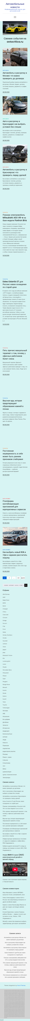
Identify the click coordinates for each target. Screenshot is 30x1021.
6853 (9, 1006)
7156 (18, 1000)
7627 (16, 992)
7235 (24, 998)
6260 (12, 1016)
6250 (24, 1016)
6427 (24, 1013)
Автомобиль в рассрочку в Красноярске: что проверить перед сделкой (15, 172)
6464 (9, 1013)
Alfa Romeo (6, 498)
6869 (15, 1005)
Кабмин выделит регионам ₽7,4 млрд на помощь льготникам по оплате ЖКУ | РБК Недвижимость (15, 848)
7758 (22, 990)
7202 (15, 999)
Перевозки (6, 745)
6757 (6, 1008)
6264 (7, 1016)
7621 (18, 992)
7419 (7, 996)
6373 (24, 1014)
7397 (21, 996)
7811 (10, 990)
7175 (6, 1000)
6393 (9, 1014)
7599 (7, 993)
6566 (24, 1010)
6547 (12, 1011)
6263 (9, 1016)
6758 (5, 1008)
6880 (9, 1005)
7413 (13, 996)
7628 (15, 992)
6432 (16, 1013)
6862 (22, 1005)
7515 (13, 994)
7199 (19, 999)
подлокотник (6, 748)
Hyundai (5, 641)
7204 (12, 999)
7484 (6, 995)
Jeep (4, 652)
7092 (18, 1001)
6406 (7, 1014)
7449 (16, 995)
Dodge (4, 620)
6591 (15, 1010)
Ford (4, 629)
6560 (5, 1011)
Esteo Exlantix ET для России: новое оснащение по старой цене (14, 284)
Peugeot (5, 681)
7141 (6, 1001)
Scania (4, 690)
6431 (18, 1013)
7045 (16, 1002)
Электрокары (6, 777)
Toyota (5, 212)
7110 (15, 1001)
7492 (22, 994)
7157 (16, 1000)
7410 (18, 996)
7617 (21, 992)
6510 (7, 1012)
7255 (10, 998)
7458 (10, 995)
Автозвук (6, 70)
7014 (24, 1002)
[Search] (25, 585)
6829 (19, 1006)
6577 (21, 1010)
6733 (15, 1008)
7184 (5, 1000)
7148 (21, 1000)
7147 (22, 1000)
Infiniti (5, 643)
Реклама (5, 754)
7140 (7, 1001)
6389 (10, 1014)
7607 (6, 993)
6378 (18, 1014)
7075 (9, 1002)
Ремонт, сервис (7, 757)
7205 (10, 999)
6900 (5, 1005)
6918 (9, 1004)
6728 (21, 1008)
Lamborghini (6, 661)
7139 (9, 1001)
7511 (18, 994)
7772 (21, 990)
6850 (13, 1006)
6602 (7, 1010)
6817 (7, 1007)
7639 (9, 992)
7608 (5, 993)
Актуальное (6, 716)
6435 (15, 1013)
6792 (16, 1007)
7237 (22, 998)
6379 (16, 1014)
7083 (21, 1001)
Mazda (4, 667)
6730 (18, 1008)
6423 (6, 1014)
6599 (12, 1010)
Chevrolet (5, 614)
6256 (18, 1016)
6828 (21, 1006)
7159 (13, 1000)
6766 (24, 1007)
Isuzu (4, 646)
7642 (7, 992)
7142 (5, 1001)
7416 (9, 996)
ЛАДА (4, 739)
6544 (16, 1011)
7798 (16, 990)
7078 (5, 1002)
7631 (12, 992)
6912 (16, 1004)
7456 (13, 995)
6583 (18, 1010)
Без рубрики (6, 719)
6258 (15, 1016)
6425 (5, 1014)
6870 (13, 1005)
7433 (24, 995)
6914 (13, 1004)
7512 (16, 994)
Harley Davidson (7, 635)
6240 (6, 1017)
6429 (21, 1013)
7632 (10, 992)
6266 (5, 1016)
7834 (6, 990)
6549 (9, 1011)
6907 (18, 1004)
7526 (10, 994)
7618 (19, 992)
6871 (12, 1005)
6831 (18, 1006)
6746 (10, 1008)
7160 (12, 1000)
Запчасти (5, 725)
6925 (7, 1004)
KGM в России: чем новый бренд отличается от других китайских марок (14, 900)
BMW (4, 603)
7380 (24, 996)
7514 (15, 994)
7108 (16, 1001)
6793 (15, 1007)
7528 (7, 994)
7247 (15, 998)
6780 (19, 1007)
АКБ (4, 713)
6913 (15, 1004)
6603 (6, 1010)
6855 (7, 1006)
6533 (24, 1011)
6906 (19, 1004)
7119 (12, 1001)
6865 (18, 1005)
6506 (13, 1012)
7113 (13, 1001)
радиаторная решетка (9, 751)
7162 (9, 1000)
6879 (10, 1005)
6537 (22, 1011)
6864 (19, 1005)
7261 (5, 998)
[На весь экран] (25, 874)
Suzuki (4, 699)
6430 (19, 1013)
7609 (24, 992)
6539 (21, 1011)
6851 (12, 1006)
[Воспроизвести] (4, 874)
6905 (21, 1004)
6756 (7, 1008)
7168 (7, 1000)
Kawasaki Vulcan (7, 655)
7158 (15, 1000)
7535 (5, 994)
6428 (22, 1013)
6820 (5, 1007)
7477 (7, 995)
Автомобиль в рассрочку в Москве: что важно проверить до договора (15, 76)
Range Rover (6, 684)
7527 (9, 994)
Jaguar (4, 649)
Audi (4, 597)
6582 (19, 1010)
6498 (15, 1012)
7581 (16, 993)
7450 (15, 995)
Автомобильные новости (15, 5)
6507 (12, 1012)
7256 (9, 998)
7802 (15, 990)
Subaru (5, 696)
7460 (9, 995)
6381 (13, 1014)
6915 (12, 1004)
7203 (13, 999)
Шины (4, 769)
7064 (13, 1002)
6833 (16, 1006)
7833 (7, 990)
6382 (12, 1014)
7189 (24, 999)
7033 (19, 1002)
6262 (10, 1016)
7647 (6, 992)
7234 (5, 999)
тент (4, 766)
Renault (5, 687)
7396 (22, 996)
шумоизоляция (7, 771)
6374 (22, 1014)
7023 (21, 1002)
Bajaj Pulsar (6, 600)
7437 (21, 995)
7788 (18, 990)
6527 (5, 1012)
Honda (4, 638)
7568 (19, 993)
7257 (7, 998)
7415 (10, 996)
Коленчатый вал (7, 734)
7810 (12, 990)
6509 (9, 1012)
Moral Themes (21, 985)
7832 (9, 990)
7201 (16, 999)
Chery (4, 611)
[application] (15, 869)
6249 (5, 1017)
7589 (13, 993)
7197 (21, 999)
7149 (19, 1000)
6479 (24, 1012)
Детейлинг (6, 722)
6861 (24, 1005)
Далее (23, 578)
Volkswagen (6, 707)
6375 (21, 1014)
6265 (6, 1016)
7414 (12, 996)
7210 (9, 999)
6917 (10, 1004)
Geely (4, 632)
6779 (21, 1007)
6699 (24, 1008)
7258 (6, 998)
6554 (6, 1011)
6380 (15, 1014)
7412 (15, 996)
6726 (22, 1008)
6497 (16, 1012)
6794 (13, 1007)
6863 (21, 1005)
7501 (21, 994)
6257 (16, 1016)
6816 (9, 1007)
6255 (19, 1016)
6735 (13, 1008)
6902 (24, 1004)
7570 (18, 993)
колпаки (5, 737)
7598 (9, 993)
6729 (19, 1008)
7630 (13, 992)
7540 (24, 993)
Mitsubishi (6, 673)
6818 (6, 1007)
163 (18, 578)
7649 (5, 992)
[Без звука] (23, 874)
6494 (19, 1012)
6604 (5, 1010)
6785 (18, 1007)
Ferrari (5, 623)
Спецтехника (6, 763)
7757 (24, 990)
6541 (19, 1011)
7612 (22, 992)
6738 (12, 1008)
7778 (19, 990)
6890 (6, 1005)
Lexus (4, 664)
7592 (10, 993)
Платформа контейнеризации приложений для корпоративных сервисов (14, 505)
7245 (18, 998)
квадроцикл (6, 731)
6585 (16, 1010)
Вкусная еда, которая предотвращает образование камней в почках (13, 404)
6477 (6, 1013)
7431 (5, 996)
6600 (10, 1010)
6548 (10, 1011)
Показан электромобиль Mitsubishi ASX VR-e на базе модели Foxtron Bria (15, 218)
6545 (15, 1011)
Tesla (4, 702)
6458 (10, 1013)
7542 (22, 993)
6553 (7, 1011)
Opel (4, 678)
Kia (4, 658)
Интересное (6, 728)
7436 (22, 995)
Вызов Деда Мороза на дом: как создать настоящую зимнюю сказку (14, 907)
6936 (6, 1004)
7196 (22, 999)
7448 (18, 995)
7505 (19, 994)
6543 (18, 1011)
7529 (6, 994)
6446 (12, 1013)
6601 (9, 1010)
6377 (19, 1014)
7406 (19, 996)
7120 (10, 1001)
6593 (13, 1010)
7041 (18, 1002)
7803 (13, 990)
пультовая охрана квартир (18, 879)
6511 (6, 1012)
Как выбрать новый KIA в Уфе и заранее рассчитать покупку (15, 555)
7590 (12, 993)
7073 (12, 1002)
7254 (12, 998)
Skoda (4, 693)
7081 (22, 1001)
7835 (5, 990)
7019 (22, 1002)
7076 (7, 1002)
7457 (12, 995)
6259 (13, 1016)
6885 (7, 1005)
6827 (22, 1006)
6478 (5, 1013)
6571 (22, 1010)
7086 (19, 1001)
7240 (19, 998)
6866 (16, 1005)
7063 (15, 1002)
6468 (7, 1013)
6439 (13, 1013)
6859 (6, 1006)
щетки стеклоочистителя (10, 774)
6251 (22, 1016)
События (5, 760)
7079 (24, 1001)
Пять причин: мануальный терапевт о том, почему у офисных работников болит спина (15, 354)
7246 (16, 998)
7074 (10, 1002)
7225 (6, 999)
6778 (22, 1007)
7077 (6, 1002)
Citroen (5, 617)
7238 (21, 998)
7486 (24, 994)
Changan (5, 609)
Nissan (4, 675)
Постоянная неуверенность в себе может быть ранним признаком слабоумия (13, 455)
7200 (18, 999)
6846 (15, 1006)
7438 (19, 995)
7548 (21, 993)
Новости (5, 742)
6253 (21, 1016)
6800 (10, 1007)
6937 (5, 1004)
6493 (21, 1012)
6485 (22, 1012)
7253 (13, 998)
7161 (10, 1000)
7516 (12, 994)
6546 (13, 1011)
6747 (9, 1008)
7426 (6, 996)
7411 (16, 996)
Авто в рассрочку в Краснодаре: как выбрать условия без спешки (14, 124)
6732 (16, 1008)
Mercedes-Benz (7, 670)
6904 (22, 1004)
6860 (5, 1006)
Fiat (4, 626)
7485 (5, 995)
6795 (12, 1007)
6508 (10, 1012)
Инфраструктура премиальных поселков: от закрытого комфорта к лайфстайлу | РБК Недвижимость (14, 841)
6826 (24, 1006)
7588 (15, 993)
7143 (24, 1000)
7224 (7, 999)
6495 (18, 1012)
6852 (10, 1006)
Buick (4, 606)
